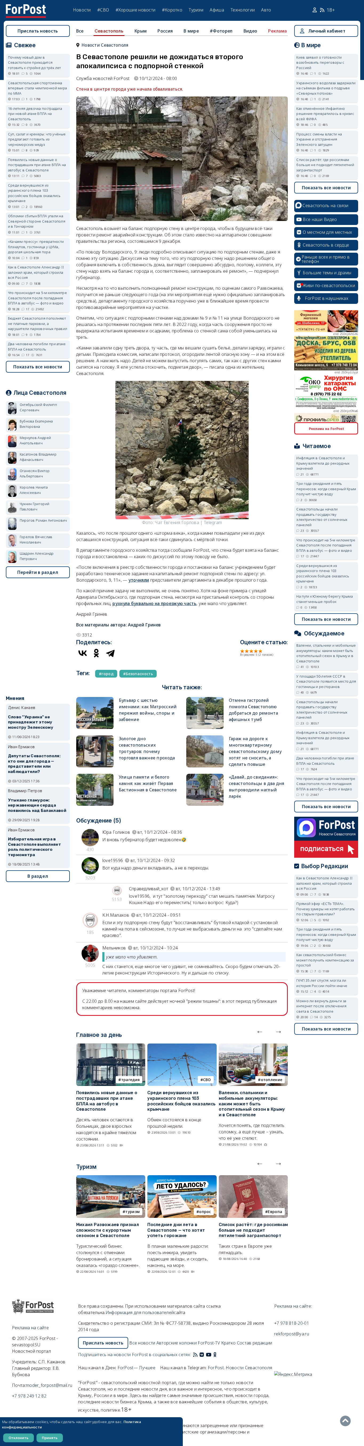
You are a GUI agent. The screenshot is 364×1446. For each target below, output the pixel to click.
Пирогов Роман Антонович (43, 520)
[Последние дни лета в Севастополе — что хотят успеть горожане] (182, 1178)
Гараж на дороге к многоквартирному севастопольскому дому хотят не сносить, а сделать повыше (255, 751)
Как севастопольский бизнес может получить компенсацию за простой (325, 960)
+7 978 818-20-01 (291, 1323)
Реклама (277, 31)
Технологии (242, 10)
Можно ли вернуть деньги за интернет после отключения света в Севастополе (321, 1006)
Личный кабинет (326, 31)
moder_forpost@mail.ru (49, 1385)
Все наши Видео (320, 219)
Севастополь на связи (325, 205)
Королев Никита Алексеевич (34, 490)
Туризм (196, 10)
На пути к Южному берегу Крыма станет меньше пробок (324, 599)
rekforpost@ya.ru (291, 1334)
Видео (250, 31)
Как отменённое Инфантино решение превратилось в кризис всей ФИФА (325, 113)
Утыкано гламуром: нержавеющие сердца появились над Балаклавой (37, 805)
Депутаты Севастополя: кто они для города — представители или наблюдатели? (34, 764)
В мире (191, 31)
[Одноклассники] (96, 653)
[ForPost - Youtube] (208, 1355)
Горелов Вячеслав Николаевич (36, 539)
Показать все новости (37, 367)
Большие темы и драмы (327, 272)
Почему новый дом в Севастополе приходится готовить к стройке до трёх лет (34, 62)
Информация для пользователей (140, 1312)
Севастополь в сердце (326, 245)
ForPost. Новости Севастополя (240, 1368)
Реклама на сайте (30, 1328)
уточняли (138, 580)
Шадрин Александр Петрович (37, 556)
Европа (275, 1211)
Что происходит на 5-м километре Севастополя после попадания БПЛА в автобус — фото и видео (37, 297)
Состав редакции (254, 1343)
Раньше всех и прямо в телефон (326, 259)
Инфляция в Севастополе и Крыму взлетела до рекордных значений (322, 463)
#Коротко (172, 10)
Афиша (217, 10)
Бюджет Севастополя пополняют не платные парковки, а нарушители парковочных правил (37, 323)
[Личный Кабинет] (315, 10)
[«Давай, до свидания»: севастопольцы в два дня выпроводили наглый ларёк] (205, 776)
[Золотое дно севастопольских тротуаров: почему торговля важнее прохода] (95, 737)
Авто (266, 10)
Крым (140, 31)
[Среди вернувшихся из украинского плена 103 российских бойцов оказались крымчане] (182, 1047)
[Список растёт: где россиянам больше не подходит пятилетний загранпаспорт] (253, 1178)
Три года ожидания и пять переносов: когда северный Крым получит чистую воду (326, 488)
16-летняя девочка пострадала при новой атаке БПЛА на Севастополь (35, 113)
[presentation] (259, 1030)
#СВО (103, 10)
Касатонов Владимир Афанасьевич (38, 457)
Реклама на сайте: (293, 1306)
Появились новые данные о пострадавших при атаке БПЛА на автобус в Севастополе (106, 1101)
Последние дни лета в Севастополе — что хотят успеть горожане (176, 1230)
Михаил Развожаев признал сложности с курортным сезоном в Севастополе (107, 1230)
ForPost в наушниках (326, 298)
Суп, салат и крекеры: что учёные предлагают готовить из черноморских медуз (37, 139)
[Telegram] (110, 653)
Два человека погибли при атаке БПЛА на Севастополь (37, 346)
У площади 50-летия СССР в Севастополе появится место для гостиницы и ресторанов (326, 681)
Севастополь (109, 31)
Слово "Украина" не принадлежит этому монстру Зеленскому (30, 722)
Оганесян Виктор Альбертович (35, 473)
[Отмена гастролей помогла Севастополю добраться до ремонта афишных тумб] (205, 699)
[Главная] (26, 7)
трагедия (130, 1079)
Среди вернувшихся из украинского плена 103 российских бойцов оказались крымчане (181, 1101)
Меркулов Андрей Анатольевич (35, 440)
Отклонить (19, 1437)
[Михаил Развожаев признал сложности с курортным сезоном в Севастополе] (110, 1178)
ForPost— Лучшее (137, 1368)
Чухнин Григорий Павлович (35, 506)
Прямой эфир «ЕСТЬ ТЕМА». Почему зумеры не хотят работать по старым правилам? (325, 908)
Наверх (346, 1421)
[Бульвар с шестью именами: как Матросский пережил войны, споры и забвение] (95, 699)
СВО (207, 1079)
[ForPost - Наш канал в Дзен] (219, 1355)
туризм (132, 1211)
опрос (205, 1211)
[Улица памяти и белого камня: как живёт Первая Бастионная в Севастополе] (95, 776)
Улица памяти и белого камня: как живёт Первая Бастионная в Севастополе (148, 783)
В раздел (37, 876)
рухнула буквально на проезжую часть (154, 603)
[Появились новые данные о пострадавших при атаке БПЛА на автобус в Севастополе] (110, 1047)
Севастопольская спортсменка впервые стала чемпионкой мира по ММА (37, 88)
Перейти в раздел (37, 572)
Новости (82, 10)
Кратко (228, 1343)
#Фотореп (221, 31)
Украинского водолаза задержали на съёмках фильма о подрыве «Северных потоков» (325, 88)
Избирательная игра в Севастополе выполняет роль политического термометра (34, 847)
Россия (165, 31)
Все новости (142, 1343)
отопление (271, 1079)
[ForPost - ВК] (202, 1355)
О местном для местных (327, 232)
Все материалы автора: (118, 625)
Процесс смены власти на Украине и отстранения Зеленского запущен (319, 139)
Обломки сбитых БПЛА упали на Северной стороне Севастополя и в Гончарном (36, 221)
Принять (50, 1437)
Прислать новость (38, 31)
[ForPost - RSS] (195, 1355)
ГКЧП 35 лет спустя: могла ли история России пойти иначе (321, 983)
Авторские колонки (176, 1343)
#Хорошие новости (136, 10)
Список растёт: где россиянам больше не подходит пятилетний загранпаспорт (253, 1230)
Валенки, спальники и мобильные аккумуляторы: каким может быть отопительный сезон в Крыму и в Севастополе (252, 1103)
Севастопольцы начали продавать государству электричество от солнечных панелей (321, 517)
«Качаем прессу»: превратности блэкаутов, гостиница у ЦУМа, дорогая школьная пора (36, 246)
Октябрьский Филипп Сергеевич (38, 407)
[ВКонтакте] (82, 653)
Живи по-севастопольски (329, 285)
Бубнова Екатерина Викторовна (36, 424)
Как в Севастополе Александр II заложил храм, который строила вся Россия (36, 272)
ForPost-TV (209, 1343)
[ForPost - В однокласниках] (214, 1355)
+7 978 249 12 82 (29, 1396)
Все (80, 31)
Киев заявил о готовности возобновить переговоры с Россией (320, 62)
